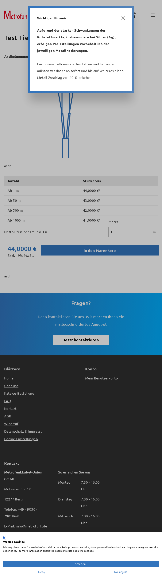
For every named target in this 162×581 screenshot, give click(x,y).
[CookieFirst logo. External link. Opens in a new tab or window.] (4, 537)
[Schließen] (123, 18)
